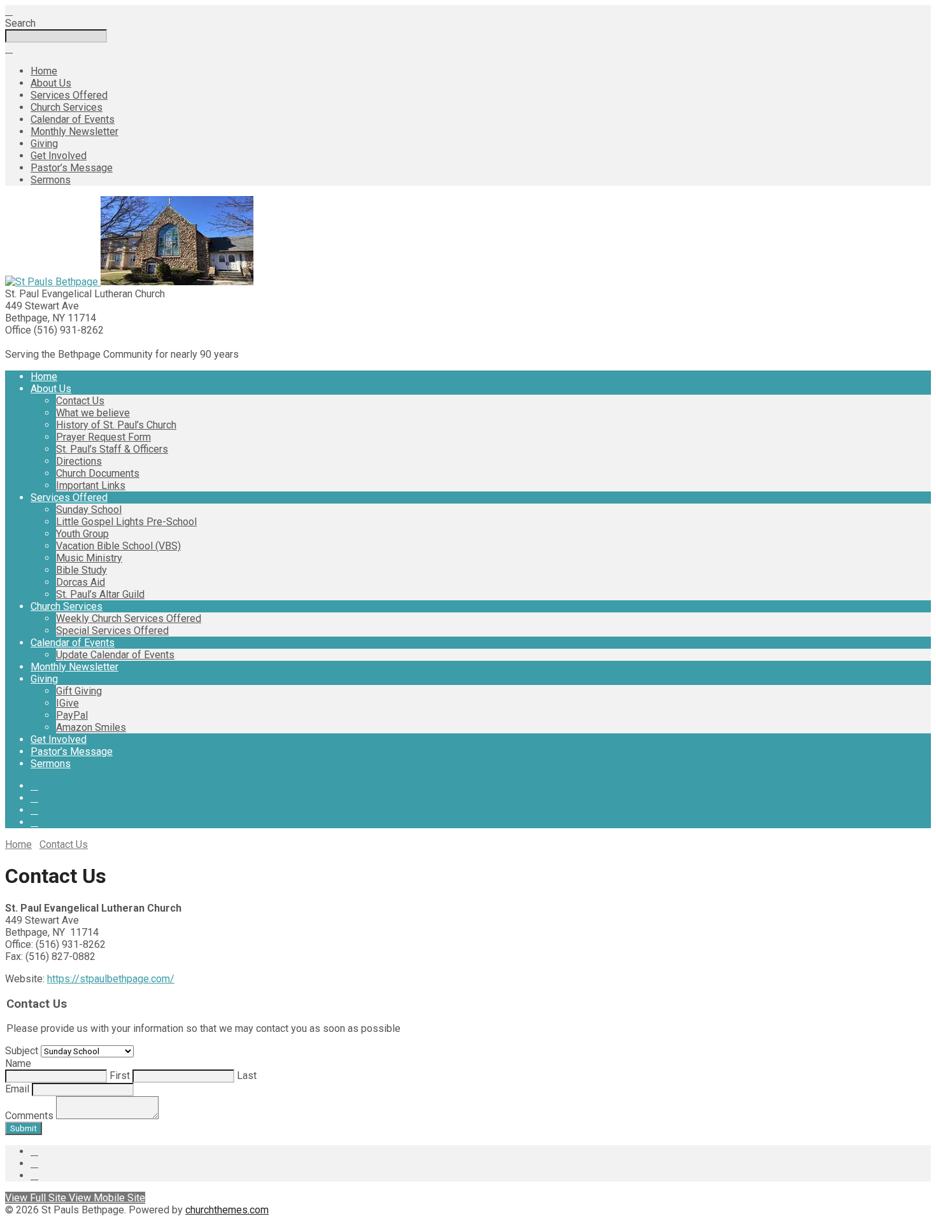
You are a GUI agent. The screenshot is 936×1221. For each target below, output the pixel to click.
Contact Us (80, 401)
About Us (51, 83)
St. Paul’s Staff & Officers (112, 449)
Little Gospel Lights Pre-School (126, 522)
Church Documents (97, 473)
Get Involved (59, 156)
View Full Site (37, 1198)
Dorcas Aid (80, 582)
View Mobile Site (107, 1198)
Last (245, 1075)
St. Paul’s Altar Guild (100, 594)
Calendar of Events (73, 119)
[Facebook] (34, 785)
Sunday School (89, 510)
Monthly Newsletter (74, 131)
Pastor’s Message (72, 168)
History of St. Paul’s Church (116, 425)
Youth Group (82, 534)
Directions (79, 461)
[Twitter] (34, 798)
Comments (29, 1116)
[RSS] (34, 810)
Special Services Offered (112, 631)
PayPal (72, 715)
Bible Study (81, 570)
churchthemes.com (227, 1210)
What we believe (93, 413)
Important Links (90, 485)
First (118, 1075)
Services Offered (69, 95)
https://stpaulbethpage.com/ (110, 979)
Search (20, 23)
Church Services (67, 107)
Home (44, 71)
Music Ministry (89, 558)
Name (18, 1063)
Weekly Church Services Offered (128, 618)
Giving (44, 144)
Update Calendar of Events (115, 655)
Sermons (51, 180)
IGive (67, 703)
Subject (21, 1051)
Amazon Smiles (91, 727)
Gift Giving (79, 691)
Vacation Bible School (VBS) (118, 546)
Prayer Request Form (103, 437)
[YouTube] (34, 822)
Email (17, 1089)
